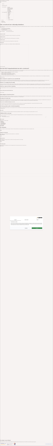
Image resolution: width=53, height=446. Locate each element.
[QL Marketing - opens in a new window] (39, 217)
